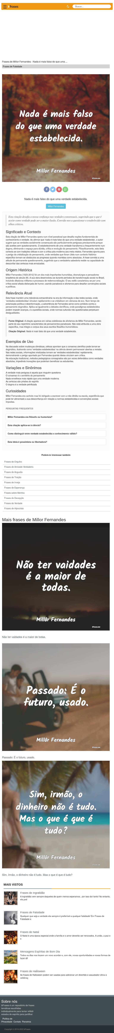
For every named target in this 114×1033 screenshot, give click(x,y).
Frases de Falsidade (32, 912)
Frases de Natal (29, 932)
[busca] (107, 6)
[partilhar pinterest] (59, 189)
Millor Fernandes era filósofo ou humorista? (30, 416)
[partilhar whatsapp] (65, 189)
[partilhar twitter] (53, 189)
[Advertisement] (57, 33)
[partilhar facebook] (46, 189)
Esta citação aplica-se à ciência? (24, 425)
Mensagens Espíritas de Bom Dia (40, 951)
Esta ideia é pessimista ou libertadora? (27, 441)
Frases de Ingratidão (32, 892)
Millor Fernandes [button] (56, 206)
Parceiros (26, 1021)
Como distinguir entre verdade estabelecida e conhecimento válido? (42, 433)
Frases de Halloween (32, 971)
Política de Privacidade (6, 1020)
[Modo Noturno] (68, 6)
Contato (17, 1021)
